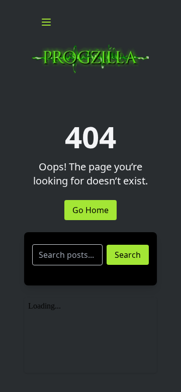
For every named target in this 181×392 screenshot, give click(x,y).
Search (128, 254)
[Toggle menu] (46, 22)
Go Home (90, 210)
